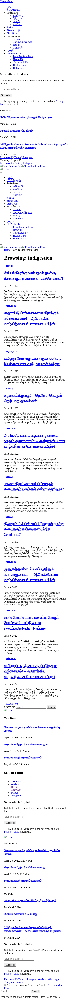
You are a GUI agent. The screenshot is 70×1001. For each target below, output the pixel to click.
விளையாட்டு (13, 30)
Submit (35, 991)
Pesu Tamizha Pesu (23, 56)
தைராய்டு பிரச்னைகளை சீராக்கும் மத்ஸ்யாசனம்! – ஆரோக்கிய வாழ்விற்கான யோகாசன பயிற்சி (31, 318)
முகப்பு (10, 7)
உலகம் (16, 21)
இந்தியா (17, 18)
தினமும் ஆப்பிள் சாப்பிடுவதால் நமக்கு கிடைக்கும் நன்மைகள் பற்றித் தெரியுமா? (34, 529)
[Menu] (1, 172)
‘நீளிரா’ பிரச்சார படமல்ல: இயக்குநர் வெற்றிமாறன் (26, 117)
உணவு (16, 44)
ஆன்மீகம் (12, 33)
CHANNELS (14, 53)
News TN (18, 59)
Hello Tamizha (20, 68)
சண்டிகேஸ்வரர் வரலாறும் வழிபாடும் (23, 757)
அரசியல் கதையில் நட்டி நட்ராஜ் (16, 130)
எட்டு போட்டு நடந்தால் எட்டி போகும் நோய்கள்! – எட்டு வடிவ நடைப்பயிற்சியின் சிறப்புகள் (31, 622)
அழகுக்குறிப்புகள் (22, 41)
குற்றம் (10, 50)
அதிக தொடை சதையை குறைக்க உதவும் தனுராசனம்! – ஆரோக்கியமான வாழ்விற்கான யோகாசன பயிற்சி (34, 440)
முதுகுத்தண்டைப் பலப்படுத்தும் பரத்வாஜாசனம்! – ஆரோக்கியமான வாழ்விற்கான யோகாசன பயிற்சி (32, 574)
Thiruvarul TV (20, 62)
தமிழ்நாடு (18, 15)
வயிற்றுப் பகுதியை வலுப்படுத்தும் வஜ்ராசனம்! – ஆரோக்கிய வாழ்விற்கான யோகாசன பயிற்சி (30, 671)
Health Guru (19, 65)
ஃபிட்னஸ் (18, 47)
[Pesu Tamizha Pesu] (22, 166)
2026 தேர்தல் (13, 9)
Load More (12, 703)
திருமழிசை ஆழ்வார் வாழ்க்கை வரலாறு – (25, 744)
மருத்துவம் (12, 351)
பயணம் (17, 39)
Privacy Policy (11, 831)
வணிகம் (17, 24)
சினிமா (10, 27)
